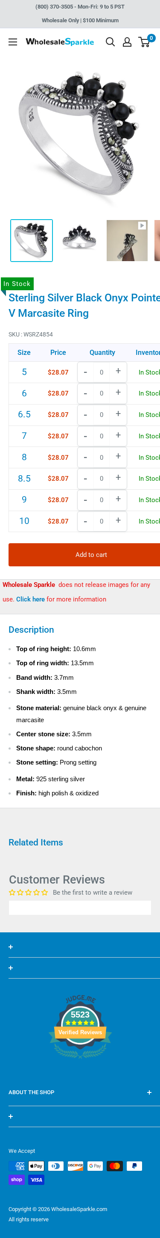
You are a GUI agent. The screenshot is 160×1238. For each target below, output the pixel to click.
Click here (31, 599)
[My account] (127, 42)
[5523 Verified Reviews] (80, 1073)
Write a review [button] (80, 907)
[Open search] (110, 42)
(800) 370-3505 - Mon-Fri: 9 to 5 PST (80, 6)
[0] (144, 42)
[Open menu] (13, 42)
